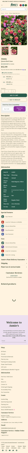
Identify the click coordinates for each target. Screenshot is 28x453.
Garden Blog (4, 399)
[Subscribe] (24, 340)
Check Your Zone (20, 109)
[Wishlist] (20, 5)
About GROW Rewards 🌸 (8, 409)
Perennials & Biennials (7, 356)
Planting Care (4, 404)
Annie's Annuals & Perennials (11, 442)
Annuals (3, 354)
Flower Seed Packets (6, 364)
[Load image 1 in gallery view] (5, 51)
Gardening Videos (6, 407)
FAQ (2, 379)
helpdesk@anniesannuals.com (8, 428)
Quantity (3, 88)
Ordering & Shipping (6, 387)
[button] (2, 5)
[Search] (25, 9)
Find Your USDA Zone (7, 376)
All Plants (3, 351)
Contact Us (4, 384)
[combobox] (14, 9)
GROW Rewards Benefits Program (10, 369)
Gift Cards (3, 367)
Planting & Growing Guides (8, 362)
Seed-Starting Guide (6, 402)
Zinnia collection (21, 163)
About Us (3, 382)
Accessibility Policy (6, 389)
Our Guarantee (5, 392)
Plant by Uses (4, 359)
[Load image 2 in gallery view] (14, 51)
